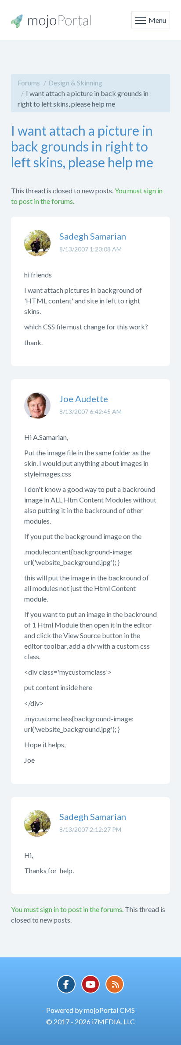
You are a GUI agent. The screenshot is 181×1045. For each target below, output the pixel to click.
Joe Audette (83, 398)
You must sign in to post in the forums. (67, 909)
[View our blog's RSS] (114, 984)
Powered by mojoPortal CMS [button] (90, 1010)
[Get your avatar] (37, 250)
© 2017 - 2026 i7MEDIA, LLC (90, 1021)
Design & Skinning (75, 82)
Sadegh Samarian (92, 236)
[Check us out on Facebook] (66, 984)
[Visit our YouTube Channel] (90, 984)
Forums (29, 82)
